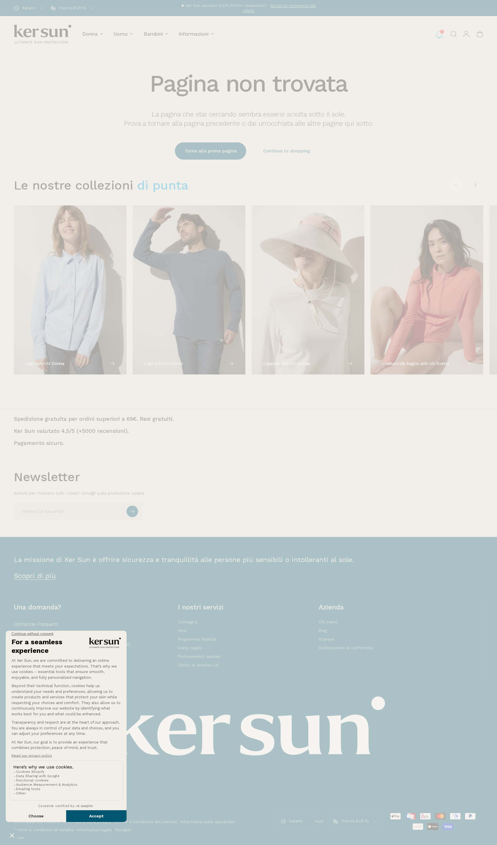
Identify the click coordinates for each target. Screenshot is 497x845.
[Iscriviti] (132, 511)
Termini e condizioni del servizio (145, 821)
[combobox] (28, 8)
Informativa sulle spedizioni (208, 821)
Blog (323, 630)
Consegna (187, 622)
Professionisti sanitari (199, 656)
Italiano (295, 821)
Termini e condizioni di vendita (43, 829)
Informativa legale (94, 829)
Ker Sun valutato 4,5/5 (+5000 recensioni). (71, 431)
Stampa (326, 639)
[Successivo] (475, 185)
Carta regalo (190, 647)
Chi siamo (328, 622)
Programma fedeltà (197, 639)
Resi (182, 630)
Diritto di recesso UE (198, 665)
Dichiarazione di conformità (345, 647)
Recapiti (123, 829)
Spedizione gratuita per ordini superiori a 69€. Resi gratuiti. (94, 419)
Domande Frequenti (36, 624)
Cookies (19, 837)
